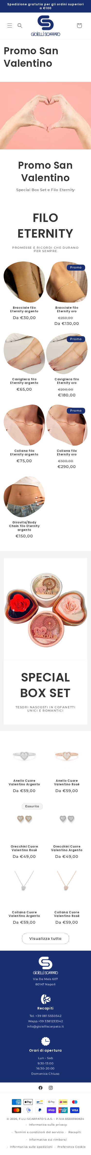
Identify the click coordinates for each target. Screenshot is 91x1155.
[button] (9, 25)
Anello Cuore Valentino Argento (24, 782)
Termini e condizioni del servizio (39, 1132)
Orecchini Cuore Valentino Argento (66, 848)
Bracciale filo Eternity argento (24, 309)
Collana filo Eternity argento (24, 452)
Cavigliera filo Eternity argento (24, 381)
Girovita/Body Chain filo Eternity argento (24, 526)
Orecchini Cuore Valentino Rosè (24, 848)
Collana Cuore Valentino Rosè (66, 914)
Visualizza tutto (45, 938)
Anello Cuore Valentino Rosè (66, 782)
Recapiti (74, 1132)
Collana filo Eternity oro (67, 452)
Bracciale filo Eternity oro (66, 309)
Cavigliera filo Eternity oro (67, 381)
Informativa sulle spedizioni (31, 1146)
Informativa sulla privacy (48, 1124)
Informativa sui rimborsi (47, 1139)
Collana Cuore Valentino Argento (24, 914)
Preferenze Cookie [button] (72, 1146)
